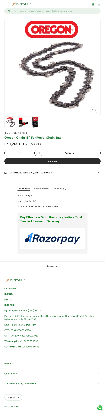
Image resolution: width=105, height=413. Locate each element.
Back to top (52, 266)
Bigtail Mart (15, 406)
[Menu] (6, 4)
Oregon (7, 133)
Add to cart (70, 153)
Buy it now (53, 161)
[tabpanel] (53, 201)
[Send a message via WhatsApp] (100, 408)
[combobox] (52, 11)
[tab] (24, 189)
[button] (99, 4)
